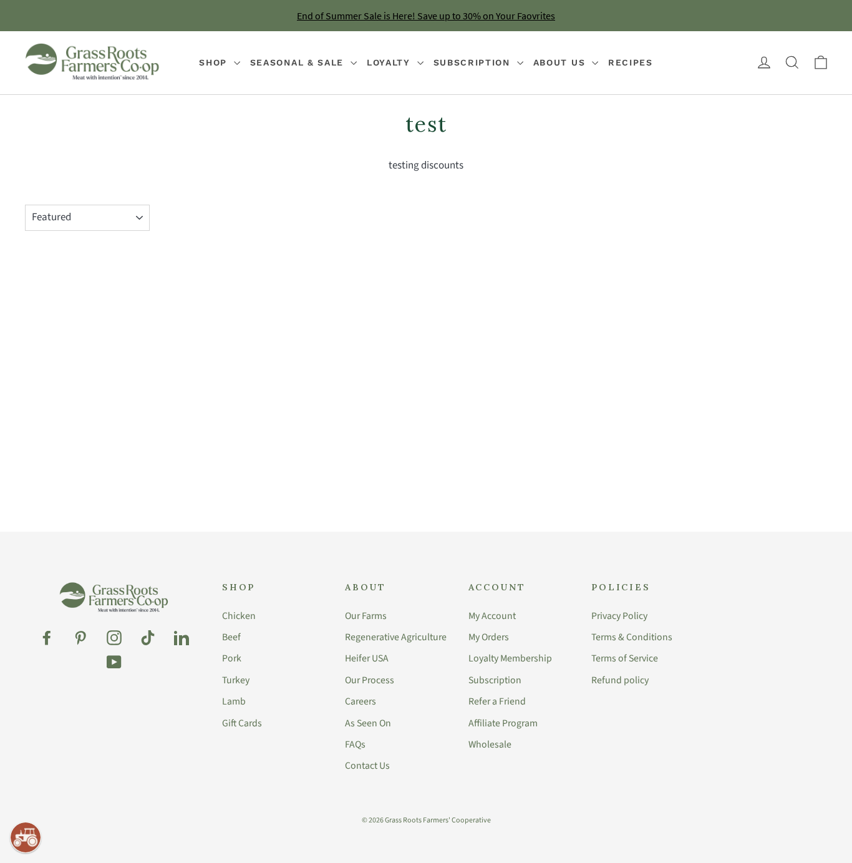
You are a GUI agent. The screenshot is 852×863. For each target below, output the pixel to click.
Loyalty (390, 62)
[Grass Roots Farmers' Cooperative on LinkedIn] (181, 637)
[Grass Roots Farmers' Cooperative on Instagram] (114, 637)
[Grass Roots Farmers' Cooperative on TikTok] (147, 637)
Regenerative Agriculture (396, 637)
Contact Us (367, 766)
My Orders (488, 637)
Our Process (369, 680)
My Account (492, 616)
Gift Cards (242, 723)
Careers (360, 701)
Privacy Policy (619, 616)
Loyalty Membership (510, 658)
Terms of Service (624, 658)
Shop (215, 62)
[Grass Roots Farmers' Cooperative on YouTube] (114, 662)
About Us (561, 62)
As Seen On (368, 723)
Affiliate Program (503, 723)
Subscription (473, 62)
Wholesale (489, 744)
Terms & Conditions (631, 637)
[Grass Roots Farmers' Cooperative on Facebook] (46, 637)
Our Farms (366, 616)
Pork (231, 658)
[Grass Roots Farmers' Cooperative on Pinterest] (80, 637)
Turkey (235, 680)
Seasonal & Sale (298, 62)
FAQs (355, 744)
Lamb (234, 701)
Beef (231, 637)
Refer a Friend (497, 701)
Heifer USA (367, 658)
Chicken (239, 616)
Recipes (630, 62)
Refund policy (620, 680)
